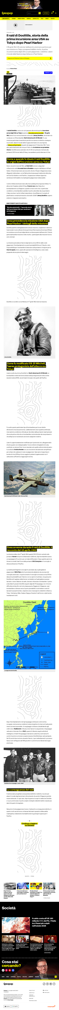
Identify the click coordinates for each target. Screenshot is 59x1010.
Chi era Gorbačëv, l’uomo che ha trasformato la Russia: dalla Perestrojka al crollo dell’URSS (50, 947)
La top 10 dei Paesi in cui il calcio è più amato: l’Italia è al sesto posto (22, 946)
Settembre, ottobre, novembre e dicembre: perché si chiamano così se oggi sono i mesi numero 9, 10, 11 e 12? (8, 947)
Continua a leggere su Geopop (29, 824)
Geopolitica (36, 18)
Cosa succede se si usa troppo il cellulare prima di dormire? (23, 892)
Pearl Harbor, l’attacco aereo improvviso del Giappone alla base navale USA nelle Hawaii (9, 894)
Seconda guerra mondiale (36, 133)
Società (52, 18)
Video (7, 976)
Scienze (14, 18)
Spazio (46, 18)
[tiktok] (44, 984)
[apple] (7, 1006)
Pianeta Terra (21, 18)
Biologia (25, 976)
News (3, 976)
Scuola (19, 976)
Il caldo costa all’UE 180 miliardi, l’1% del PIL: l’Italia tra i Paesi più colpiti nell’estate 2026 (44, 922)
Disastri (37, 976)
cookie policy (31, 992)
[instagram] (47, 984)
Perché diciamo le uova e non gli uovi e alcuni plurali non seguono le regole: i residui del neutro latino (36, 947)
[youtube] (50, 984)
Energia (29, 18)
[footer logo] (13, 984)
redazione (31, 998)
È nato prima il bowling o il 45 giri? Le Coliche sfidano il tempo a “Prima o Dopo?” (36, 893)
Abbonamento (5, 18)
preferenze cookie (33, 1000)
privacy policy (32, 990)
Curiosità (13, 976)
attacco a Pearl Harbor (14, 145)
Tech (42, 18)
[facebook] (54, 984)
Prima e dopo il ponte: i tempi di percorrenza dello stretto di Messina (49, 893)
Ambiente (31, 976)
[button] (55, 13)
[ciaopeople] (51, 1006)
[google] (15, 1006)
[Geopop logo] (7, 13)
